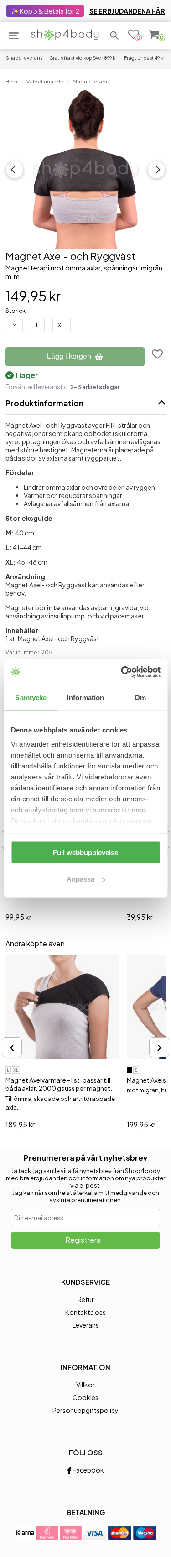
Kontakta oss (85, 1312)
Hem (11, 81)
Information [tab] (85, 697)
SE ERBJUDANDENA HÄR (127, 11)
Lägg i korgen (69, 356)
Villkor (85, 1385)
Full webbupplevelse (85, 852)
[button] (114, 35)
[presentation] (12, 1047)
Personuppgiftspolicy (85, 1410)
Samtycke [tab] (31, 697)
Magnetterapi (90, 81)
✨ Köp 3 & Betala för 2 (45, 11)
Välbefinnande (44, 81)
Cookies (85, 1397)
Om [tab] (140, 697)
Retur (86, 1299)
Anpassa (80, 879)
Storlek (15, 310)
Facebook (88, 1470)
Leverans (86, 1325)
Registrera (83, 1240)
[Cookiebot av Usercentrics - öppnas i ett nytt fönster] (122, 672)
